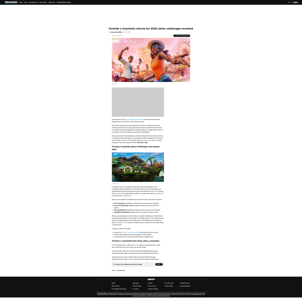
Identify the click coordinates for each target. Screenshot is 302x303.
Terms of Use (152, 286)
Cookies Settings (153, 289)
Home (113, 270)
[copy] (121, 36)
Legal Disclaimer (185, 286)
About (21, 2)
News (26, 2)
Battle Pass (52, 2)
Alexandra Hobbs (116, 32)
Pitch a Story (115, 286)
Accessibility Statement (119, 289)
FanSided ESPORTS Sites (64, 2)
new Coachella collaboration (134, 119)
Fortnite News (121, 270)
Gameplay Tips (33, 2)
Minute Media (103, 293)
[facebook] (292, 2)
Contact (150, 283)
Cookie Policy (169, 286)
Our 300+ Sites (169, 283)
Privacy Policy (137, 286)
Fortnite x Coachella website (130, 232)
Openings (136, 283)
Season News (43, 2)
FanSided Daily (184, 283)
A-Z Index (136, 289)
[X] (289, 2)
